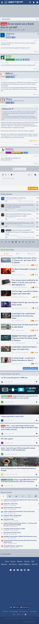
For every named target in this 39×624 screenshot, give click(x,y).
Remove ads (25, 607)
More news (34, 368)
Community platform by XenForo (19, 618)
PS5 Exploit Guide (9, 519)
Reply (36, 51)
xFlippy (5, 509)
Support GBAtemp (24, 564)
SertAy (5, 543)
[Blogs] (35, 496)
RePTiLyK (6, 534)
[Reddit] (10, 621)
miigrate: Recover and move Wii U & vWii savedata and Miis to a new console (19, 397)
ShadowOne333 (24, 352)
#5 (37, 156)
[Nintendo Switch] (2, 504)
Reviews (19, 561)
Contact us (5, 611)
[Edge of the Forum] (23, 496)
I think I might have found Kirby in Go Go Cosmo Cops (19, 511)
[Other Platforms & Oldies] (2, 500)
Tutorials (27, 561)
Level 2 (13, 37)
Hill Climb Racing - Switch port (12, 507)
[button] (2, 2)
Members (4, 564)
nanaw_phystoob (9, 199)
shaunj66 (26, 265)
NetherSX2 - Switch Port (11, 504)
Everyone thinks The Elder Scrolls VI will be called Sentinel (25, 325)
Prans (23, 275)
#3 (37, 80)
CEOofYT (7, 235)
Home (7, 561)
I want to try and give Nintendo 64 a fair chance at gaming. (21, 500)
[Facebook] (6, 621)
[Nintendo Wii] (2, 533)
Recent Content (6, 492)
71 (37, 321)
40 (37, 364)
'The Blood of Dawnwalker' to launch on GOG (24, 270)
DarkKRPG (6, 547)
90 (37, 352)
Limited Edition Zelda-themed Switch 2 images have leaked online (24, 347)
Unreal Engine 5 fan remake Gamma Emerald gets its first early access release (23, 315)
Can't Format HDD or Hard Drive (15, 198)
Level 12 (13, 77)
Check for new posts (20, 169)
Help (14, 614)
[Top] (22, 614)
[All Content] (3, 496)
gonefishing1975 (9, 224)
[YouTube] (21, 621)
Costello (22, 330)
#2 (37, 63)
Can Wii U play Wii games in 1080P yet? (14, 377)
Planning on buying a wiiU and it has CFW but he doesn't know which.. (19, 206)
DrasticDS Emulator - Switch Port (13, 546)
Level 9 (12, 102)
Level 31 (26, 152)
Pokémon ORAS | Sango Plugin (12, 515)
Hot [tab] (19, 253)
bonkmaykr (6, 530)
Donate (17, 607)
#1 (37, 40)
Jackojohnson (5, 30)
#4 (37, 106)
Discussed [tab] (32, 253)
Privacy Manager (14, 611)
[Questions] (29, 496)
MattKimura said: (7, 109)
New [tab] (7, 253)
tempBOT (22, 343)
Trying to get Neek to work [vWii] (12, 416)
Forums (13, 561)
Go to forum (26, 368)
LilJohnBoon (7, 517)
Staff (32, 561)
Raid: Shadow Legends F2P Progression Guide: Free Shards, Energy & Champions (24, 338)
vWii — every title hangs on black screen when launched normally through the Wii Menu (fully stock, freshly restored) (19, 427)
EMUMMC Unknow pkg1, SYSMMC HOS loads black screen (20, 536)
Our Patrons (13, 564)
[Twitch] (14, 621)
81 (37, 287)
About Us (35, 564)
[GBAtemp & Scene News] (2, 524)
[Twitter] (18, 621)
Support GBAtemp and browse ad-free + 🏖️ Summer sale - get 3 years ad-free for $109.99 (25, 260)
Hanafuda (6, 501)
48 (37, 265)
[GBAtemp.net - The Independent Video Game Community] (16, 2)
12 (37, 275)
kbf (6, 208)
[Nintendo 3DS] (2, 516)
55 (37, 330)
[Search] (30, 2)
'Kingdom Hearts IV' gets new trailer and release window (25, 303)
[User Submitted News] (16, 496)
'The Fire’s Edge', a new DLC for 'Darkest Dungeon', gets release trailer (25, 292)
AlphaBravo (7, 520)
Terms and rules (24, 611)
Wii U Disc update (7, 439)
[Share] (35, 40)
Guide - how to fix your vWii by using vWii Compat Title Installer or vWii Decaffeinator (18, 449)
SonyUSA (6, 526)
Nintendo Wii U (18, 199)
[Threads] (10, 496)
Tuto (5, 538)
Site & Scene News (7, 249)
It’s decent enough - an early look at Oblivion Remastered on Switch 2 (23, 359)
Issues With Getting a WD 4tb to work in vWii (19, 223)
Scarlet (25, 287)
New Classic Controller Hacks (12, 532)
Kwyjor (5, 513)
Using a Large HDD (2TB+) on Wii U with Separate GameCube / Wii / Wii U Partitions (19, 480)
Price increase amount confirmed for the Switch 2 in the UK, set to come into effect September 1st (25, 282)
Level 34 (27, 59)
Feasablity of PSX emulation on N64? (14, 528)
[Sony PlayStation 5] (2, 520)
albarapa (6, 505)
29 (37, 308)
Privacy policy (33, 611)
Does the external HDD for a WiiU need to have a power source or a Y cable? (18, 215)
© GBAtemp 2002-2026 (29, 621)
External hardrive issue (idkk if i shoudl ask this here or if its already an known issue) (19, 232)
